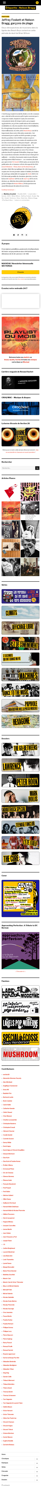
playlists (26, 357)
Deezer (6, 359)
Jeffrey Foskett (26, 196)
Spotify (12, 359)
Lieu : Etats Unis (22, 198)
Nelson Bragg (33, 198)
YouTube (18, 359)
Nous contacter (21, 279)
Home (3, 1454)
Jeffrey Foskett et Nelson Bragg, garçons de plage (18, 21)
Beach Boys (27, 131)
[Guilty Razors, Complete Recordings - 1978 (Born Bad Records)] (11, 567)
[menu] (4, 2)
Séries (4, 1467)
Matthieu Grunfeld (10, 194)
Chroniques (5, 1458)
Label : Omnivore (10, 198)
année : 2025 (6, 196)
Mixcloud (26, 362)
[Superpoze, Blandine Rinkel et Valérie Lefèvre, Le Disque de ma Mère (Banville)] (11, 548)
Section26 (6, 1485)
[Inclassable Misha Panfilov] (30, 529)
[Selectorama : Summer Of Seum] (30, 492)
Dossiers (4, 1479)
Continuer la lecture (8, 190)
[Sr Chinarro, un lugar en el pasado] (30, 548)
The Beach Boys (8, 200)
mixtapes (34, 359)
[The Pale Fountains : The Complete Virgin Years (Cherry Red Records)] (30, 567)
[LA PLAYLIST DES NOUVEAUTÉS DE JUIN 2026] (11, 510)
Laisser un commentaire (22, 200)
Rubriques (5, 1463)
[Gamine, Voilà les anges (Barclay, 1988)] (11, 529)
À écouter (5, 1471)
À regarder (5, 1475)
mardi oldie (5, 16)
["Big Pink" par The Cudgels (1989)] (30, 510)
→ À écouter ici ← (20, 971)
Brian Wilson (18, 183)
